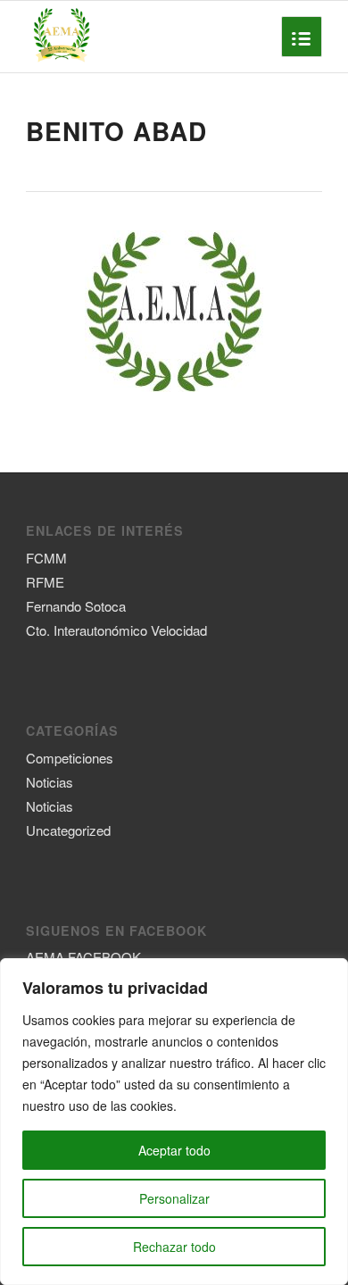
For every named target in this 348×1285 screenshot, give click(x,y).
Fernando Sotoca (76, 606)
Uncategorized (68, 830)
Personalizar (174, 1198)
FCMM (46, 557)
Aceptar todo (174, 1150)
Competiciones (69, 757)
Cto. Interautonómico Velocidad (116, 630)
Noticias (49, 781)
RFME (45, 581)
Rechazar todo (174, 1247)
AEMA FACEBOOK (83, 956)
